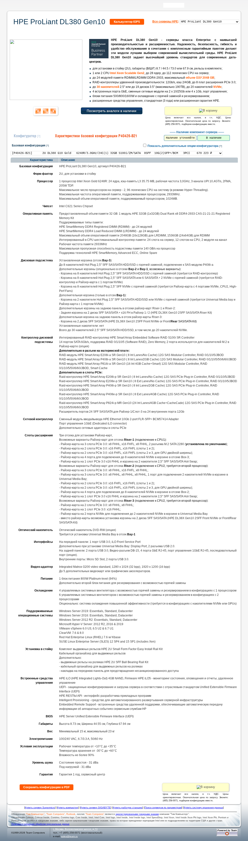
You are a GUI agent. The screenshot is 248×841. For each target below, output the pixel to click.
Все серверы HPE (165, 21)
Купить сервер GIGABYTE (95, 807)
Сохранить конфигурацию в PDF (46, 787)
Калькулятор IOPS (127, 21)
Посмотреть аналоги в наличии (111, 111)
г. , (75, 829)
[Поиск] (187, 6)
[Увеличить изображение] (46, 99)
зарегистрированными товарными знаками (137, 814)
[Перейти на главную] (17, 7)
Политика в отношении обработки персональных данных (40, 824)
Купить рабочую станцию (127, 807)
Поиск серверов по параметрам (163, 807)
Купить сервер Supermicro (40, 807)
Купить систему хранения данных (203, 807)
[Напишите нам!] (194, 6)
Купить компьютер (67, 807)
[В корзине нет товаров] (236, 5)
